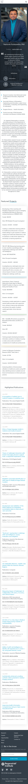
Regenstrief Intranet (22, 778)
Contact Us (17, 739)
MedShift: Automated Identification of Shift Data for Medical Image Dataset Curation (13, 480)
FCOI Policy (13, 778)
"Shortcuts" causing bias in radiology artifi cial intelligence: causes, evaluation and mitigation (13, 535)
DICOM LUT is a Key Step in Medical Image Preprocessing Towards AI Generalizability (13, 621)
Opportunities (4, 737)
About (2, 740)
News (2, 742)
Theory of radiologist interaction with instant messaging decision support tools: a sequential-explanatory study (13, 455)
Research (3, 733)
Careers (16, 733)
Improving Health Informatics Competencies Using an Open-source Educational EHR (13, 707)
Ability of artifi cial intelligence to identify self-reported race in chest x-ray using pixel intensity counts (13, 649)
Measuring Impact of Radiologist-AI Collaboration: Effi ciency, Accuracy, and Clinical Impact (13, 593)
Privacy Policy (5, 778)
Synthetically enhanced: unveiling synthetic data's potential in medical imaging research (13, 678)
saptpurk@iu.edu (17, 49)
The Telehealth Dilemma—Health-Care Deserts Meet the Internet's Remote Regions (14, 565)
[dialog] (26, 2)
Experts (3, 735)
